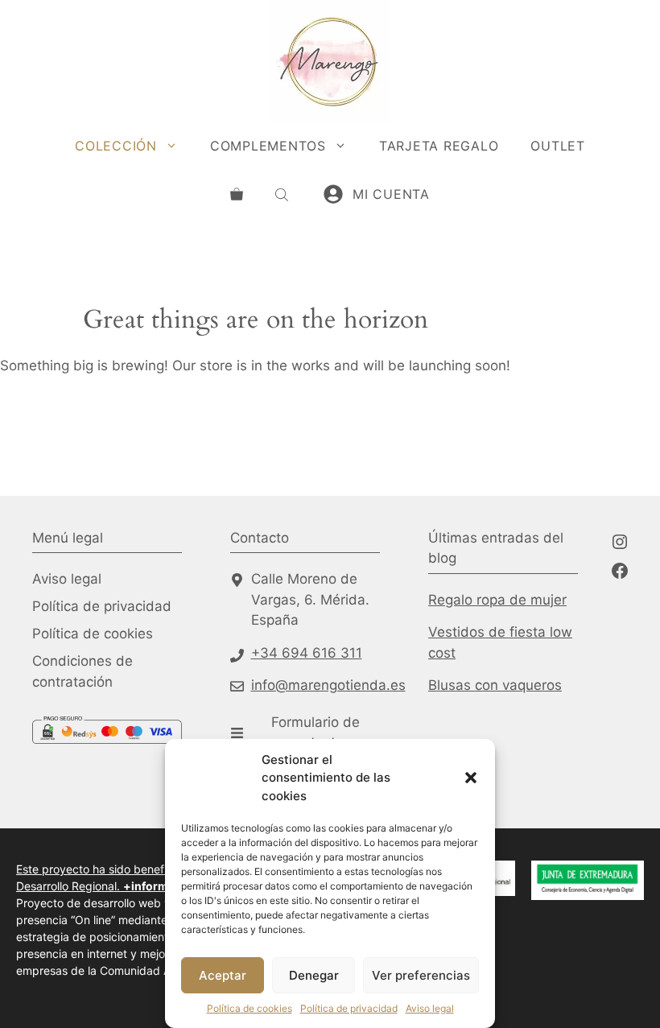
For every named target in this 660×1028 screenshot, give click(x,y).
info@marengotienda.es (328, 685)
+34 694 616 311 (306, 653)
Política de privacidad (349, 1008)
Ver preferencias (421, 975)
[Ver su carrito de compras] (236, 194)
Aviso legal (430, 1008)
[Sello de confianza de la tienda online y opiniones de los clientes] (92, 786)
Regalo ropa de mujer (497, 600)
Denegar (314, 975)
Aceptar (222, 975)
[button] (471, 778)
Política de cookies (249, 1008)
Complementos (268, 146)
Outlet (557, 146)
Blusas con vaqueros (495, 685)
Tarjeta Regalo (439, 146)
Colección (116, 146)
